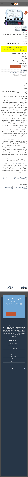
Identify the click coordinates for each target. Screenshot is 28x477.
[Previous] (25, 17)
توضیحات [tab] (25, 83)
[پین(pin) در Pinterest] (16, 75)
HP (16, 120)
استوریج (19, 127)
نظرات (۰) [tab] (25, 88)
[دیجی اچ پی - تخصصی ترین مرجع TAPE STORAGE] (14, 4)
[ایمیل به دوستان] (19, 75)
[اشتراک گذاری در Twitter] (21, 75)
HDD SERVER (21, 72)
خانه (26, 32)
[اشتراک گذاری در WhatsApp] (26, 75)
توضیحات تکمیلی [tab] (24, 85)
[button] (26, 4)
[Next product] (26, 41)
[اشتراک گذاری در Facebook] (23, 75)
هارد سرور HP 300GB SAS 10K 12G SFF (21, 287)
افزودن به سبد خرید (15, 66)
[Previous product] (23, 41)
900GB (14, 72)
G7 (17, 72)
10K (10, 72)
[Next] (2, 17)
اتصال (23, 146)
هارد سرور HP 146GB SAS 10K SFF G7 (8, 287)
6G (12, 72)
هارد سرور (22, 32)
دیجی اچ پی (3, 1)
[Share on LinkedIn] (14, 75)
